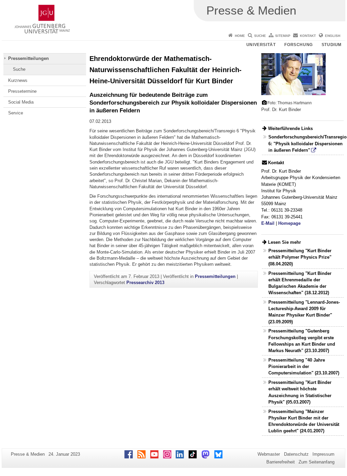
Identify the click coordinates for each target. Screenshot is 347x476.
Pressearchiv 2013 (145, 282)
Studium (332, 44)
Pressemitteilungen (28, 58)
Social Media (21, 102)
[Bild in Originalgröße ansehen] (293, 73)
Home (240, 36)
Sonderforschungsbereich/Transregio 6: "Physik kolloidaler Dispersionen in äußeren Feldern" (307, 143)
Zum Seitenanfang (316, 461)
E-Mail (267, 223)
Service (15, 112)
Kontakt (308, 36)
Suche (260, 36)
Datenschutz (296, 454)
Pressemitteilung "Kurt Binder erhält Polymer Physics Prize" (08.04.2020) (299, 257)
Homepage (289, 223)
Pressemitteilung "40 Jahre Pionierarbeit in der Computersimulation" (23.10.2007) (303, 366)
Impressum (323, 454)
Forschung (298, 44)
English (332, 36)
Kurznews (17, 80)
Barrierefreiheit (280, 461)
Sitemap (282, 36)
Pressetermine (22, 91)
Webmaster (269, 454)
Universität (261, 44)
